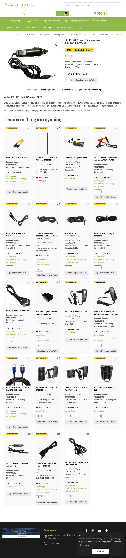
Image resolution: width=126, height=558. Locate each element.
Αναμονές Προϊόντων (78, 21)
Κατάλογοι (14, 27)
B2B (98, 13)
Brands (34, 21)
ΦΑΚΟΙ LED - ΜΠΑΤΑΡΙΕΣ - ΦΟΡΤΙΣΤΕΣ (34, 35)
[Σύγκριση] (29, 128)
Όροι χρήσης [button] (85, 545)
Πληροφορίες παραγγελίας (59, 27)
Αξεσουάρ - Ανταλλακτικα (62, 35)
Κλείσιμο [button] (100, 551)
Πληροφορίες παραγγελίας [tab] (88, 90)
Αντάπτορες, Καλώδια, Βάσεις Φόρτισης (92, 35)
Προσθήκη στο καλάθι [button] (85, 80)
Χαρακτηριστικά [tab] (48, 90)
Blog (80, 27)
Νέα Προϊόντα (53, 21)
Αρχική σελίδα (10, 35)
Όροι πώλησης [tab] (66, 90)
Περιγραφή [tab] (32, 90)
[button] (56, 45)
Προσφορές (101, 21)
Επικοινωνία (33, 27)
